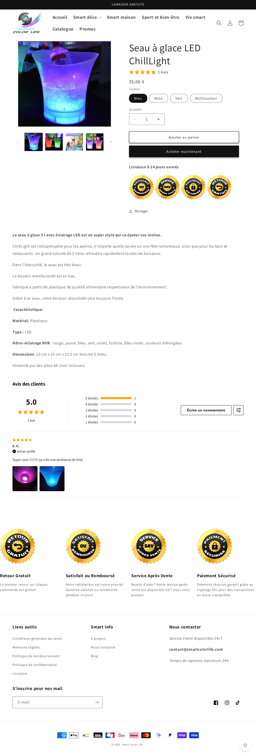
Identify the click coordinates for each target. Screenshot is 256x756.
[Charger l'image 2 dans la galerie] (54, 142)
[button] (87, 17)
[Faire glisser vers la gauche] (18, 142)
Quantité (135, 109)
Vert (179, 98)
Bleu (138, 98)
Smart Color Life (132, 744)
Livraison (19, 673)
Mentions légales (26, 647)
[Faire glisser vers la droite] (111, 142)
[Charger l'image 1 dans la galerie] (33, 142)
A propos (98, 638)
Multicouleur (206, 98)
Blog (94, 656)
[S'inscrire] (96, 702)
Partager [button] (141, 211)
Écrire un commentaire (206, 410)
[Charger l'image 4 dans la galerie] (95, 142)
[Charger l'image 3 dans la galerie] (74, 142)
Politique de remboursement (36, 656)
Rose (158, 98)
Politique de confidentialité (34, 664)
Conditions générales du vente (37, 638)
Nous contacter (103, 647)
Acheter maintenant (184, 151)
